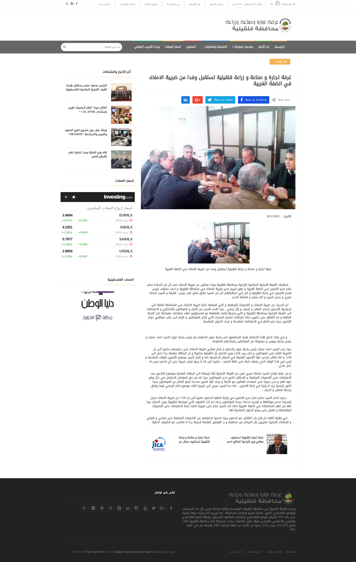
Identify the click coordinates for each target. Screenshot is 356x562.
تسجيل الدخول (217, 4)
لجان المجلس (254, 552)
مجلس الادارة (151, 4)
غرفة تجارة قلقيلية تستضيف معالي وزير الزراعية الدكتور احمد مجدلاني (245, 442)
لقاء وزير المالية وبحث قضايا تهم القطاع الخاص (88, 154)
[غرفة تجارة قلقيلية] (260, 24)
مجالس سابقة (274, 552)
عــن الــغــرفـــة (173, 4)
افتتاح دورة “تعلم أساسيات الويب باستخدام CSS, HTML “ (87, 110)
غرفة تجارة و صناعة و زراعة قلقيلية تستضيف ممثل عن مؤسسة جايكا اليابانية (194, 442)
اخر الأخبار (263, 46)
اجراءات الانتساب (127, 4)
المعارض (191, 46)
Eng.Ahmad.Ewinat (95, 551)
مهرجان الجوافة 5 (242, 46)
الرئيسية (280, 46)
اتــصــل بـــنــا (105, 4)
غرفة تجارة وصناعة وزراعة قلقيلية (132, 551)
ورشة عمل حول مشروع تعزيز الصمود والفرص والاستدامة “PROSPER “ (86, 132)
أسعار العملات (173, 46)
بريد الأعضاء (194, 4)
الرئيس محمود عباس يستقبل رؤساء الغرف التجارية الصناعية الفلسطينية (86, 87)
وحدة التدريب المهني (147, 46)
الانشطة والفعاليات (216, 46)
